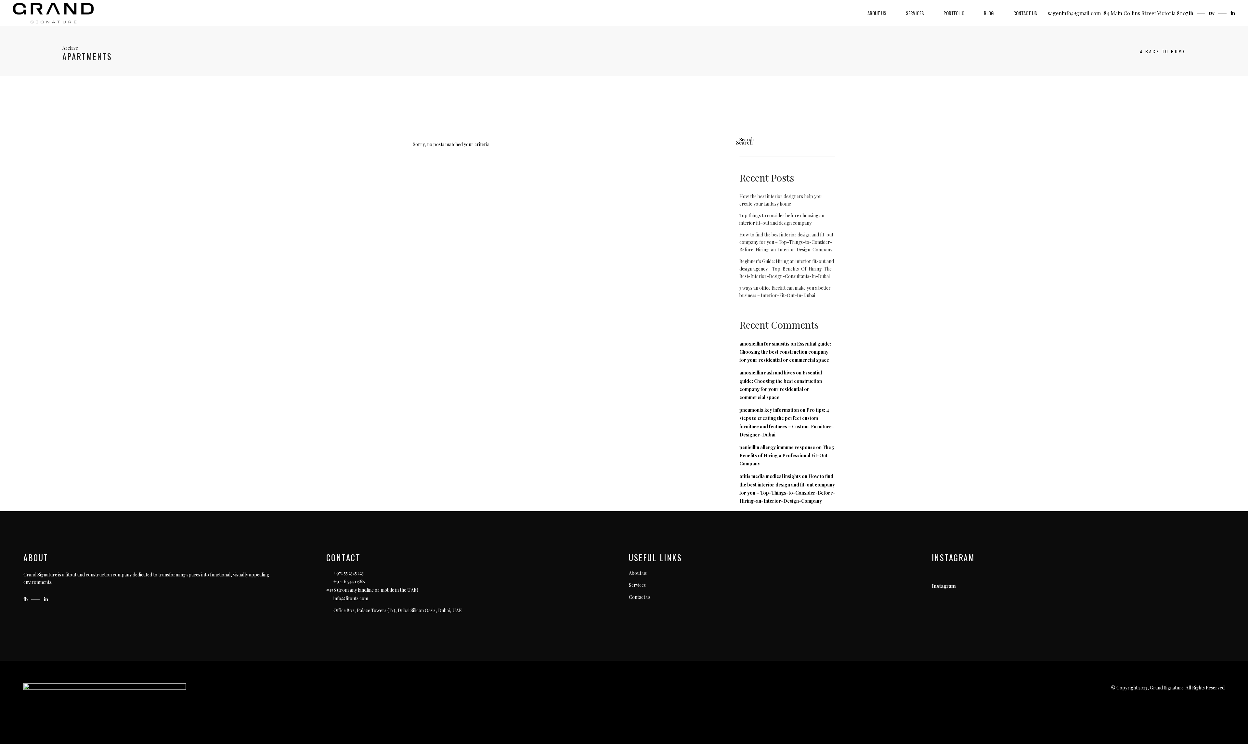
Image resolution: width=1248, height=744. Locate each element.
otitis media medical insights (770, 476)
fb (1191, 13)
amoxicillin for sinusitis (764, 344)
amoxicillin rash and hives (767, 373)
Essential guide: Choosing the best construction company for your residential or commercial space (785, 352)
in (1232, 13)
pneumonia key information (769, 410)
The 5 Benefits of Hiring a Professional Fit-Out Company (786, 455)
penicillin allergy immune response (777, 447)
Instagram (944, 586)
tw (1212, 13)
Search (746, 139)
